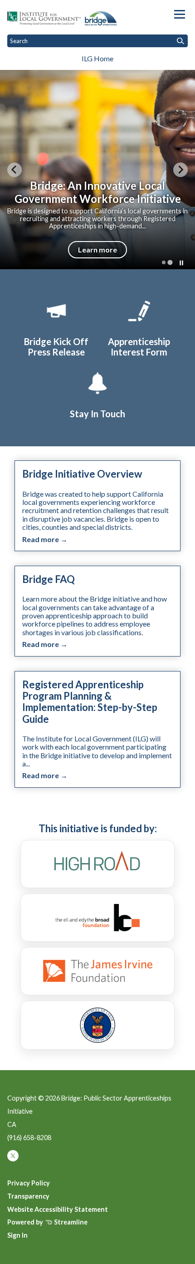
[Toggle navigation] (179, 14)
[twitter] (13, 1159)
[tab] (164, 262)
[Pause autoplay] (181, 263)
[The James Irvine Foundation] (97, 971)
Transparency (28, 1196)
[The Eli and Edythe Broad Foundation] (97, 918)
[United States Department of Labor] (97, 1025)
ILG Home (97, 58)
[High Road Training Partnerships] (97, 864)
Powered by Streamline (47, 1222)
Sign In (17, 1235)
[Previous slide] (14, 170)
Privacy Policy (28, 1183)
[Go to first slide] (180, 170)
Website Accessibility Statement (57, 1209)
